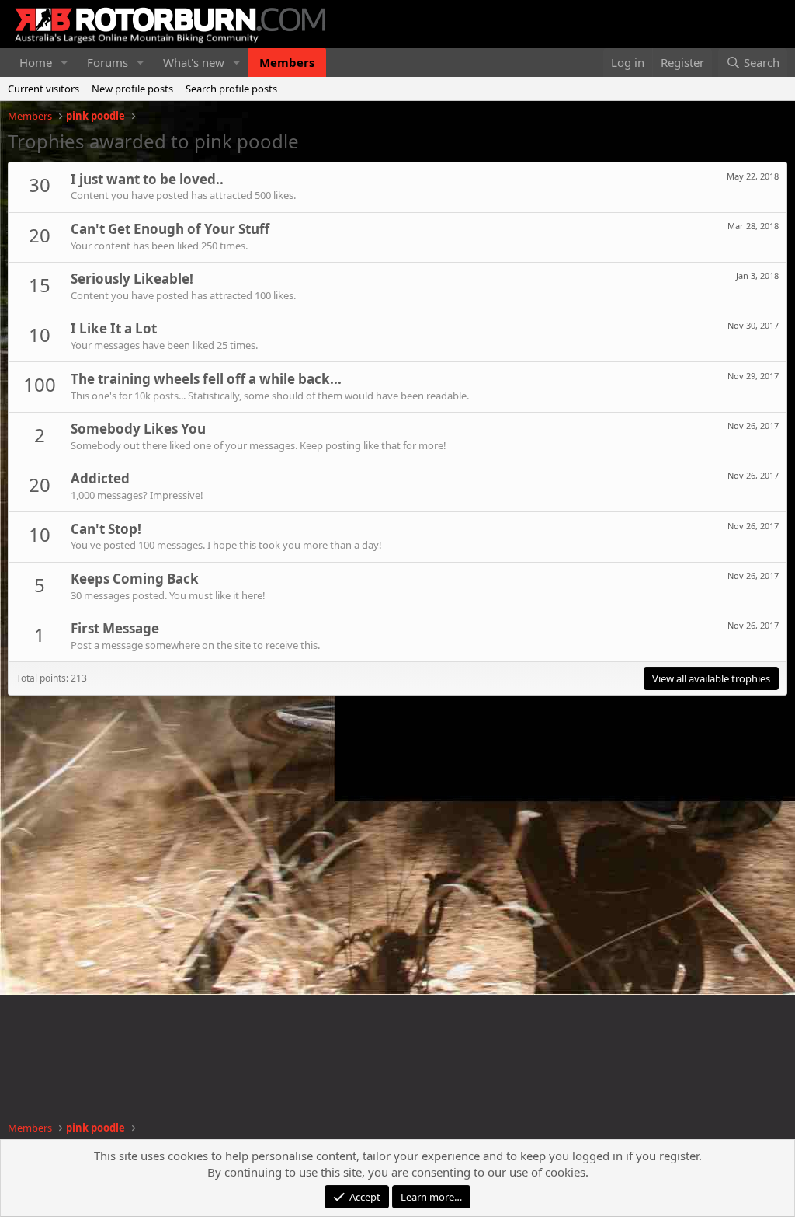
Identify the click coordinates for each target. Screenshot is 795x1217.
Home (35, 62)
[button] (64, 62)
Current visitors (43, 89)
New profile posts (132, 89)
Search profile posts (231, 89)
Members (286, 62)
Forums (107, 62)
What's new (193, 62)
